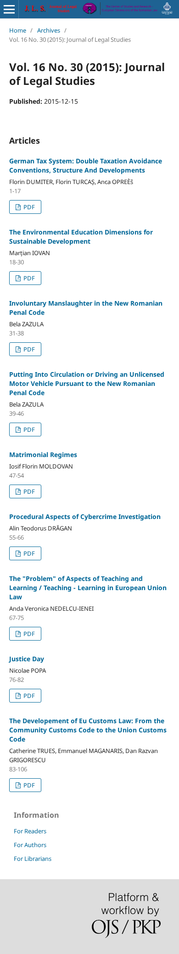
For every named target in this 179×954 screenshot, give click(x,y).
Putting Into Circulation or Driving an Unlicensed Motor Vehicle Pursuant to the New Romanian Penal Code (86, 383)
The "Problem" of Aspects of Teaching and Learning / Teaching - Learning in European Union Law (88, 587)
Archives (48, 30)
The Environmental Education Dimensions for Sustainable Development (81, 236)
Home (17, 30)
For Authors (30, 845)
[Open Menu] (9, 9)
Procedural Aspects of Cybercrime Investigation (85, 516)
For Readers (30, 831)
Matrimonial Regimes (43, 454)
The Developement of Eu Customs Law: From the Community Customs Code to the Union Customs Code (88, 729)
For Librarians (32, 858)
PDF (28, 207)
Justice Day (26, 658)
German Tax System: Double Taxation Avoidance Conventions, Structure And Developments (85, 165)
